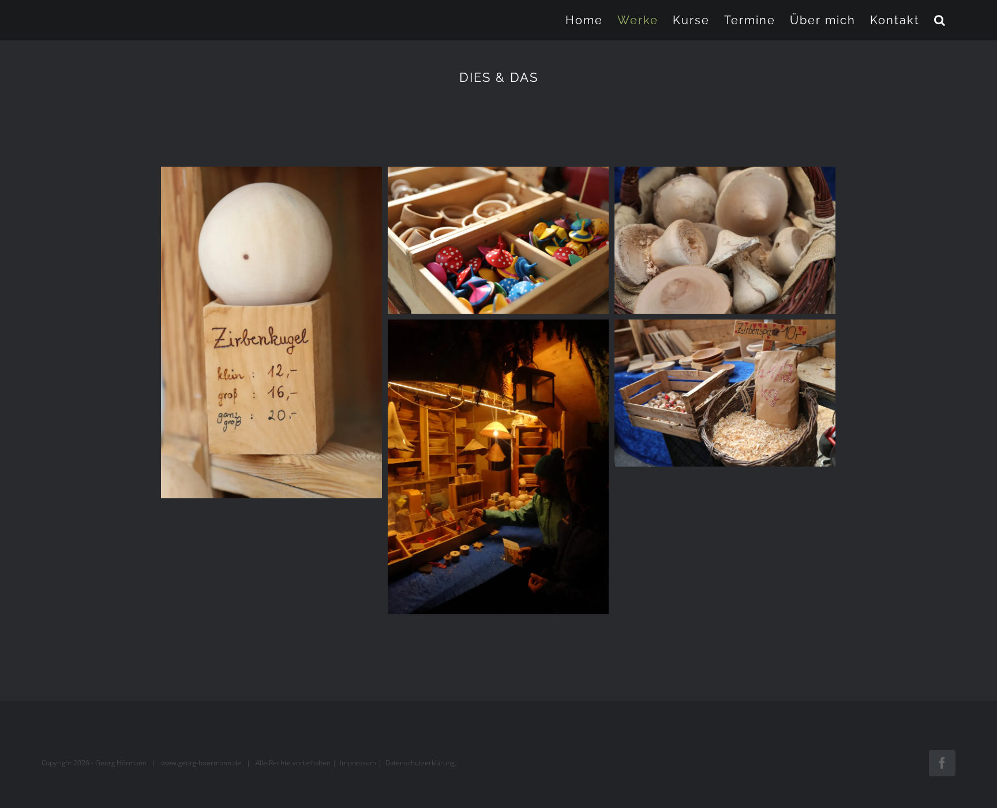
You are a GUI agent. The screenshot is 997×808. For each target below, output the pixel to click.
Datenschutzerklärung (420, 763)
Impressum (358, 763)
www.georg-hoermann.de (201, 763)
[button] (940, 20)
